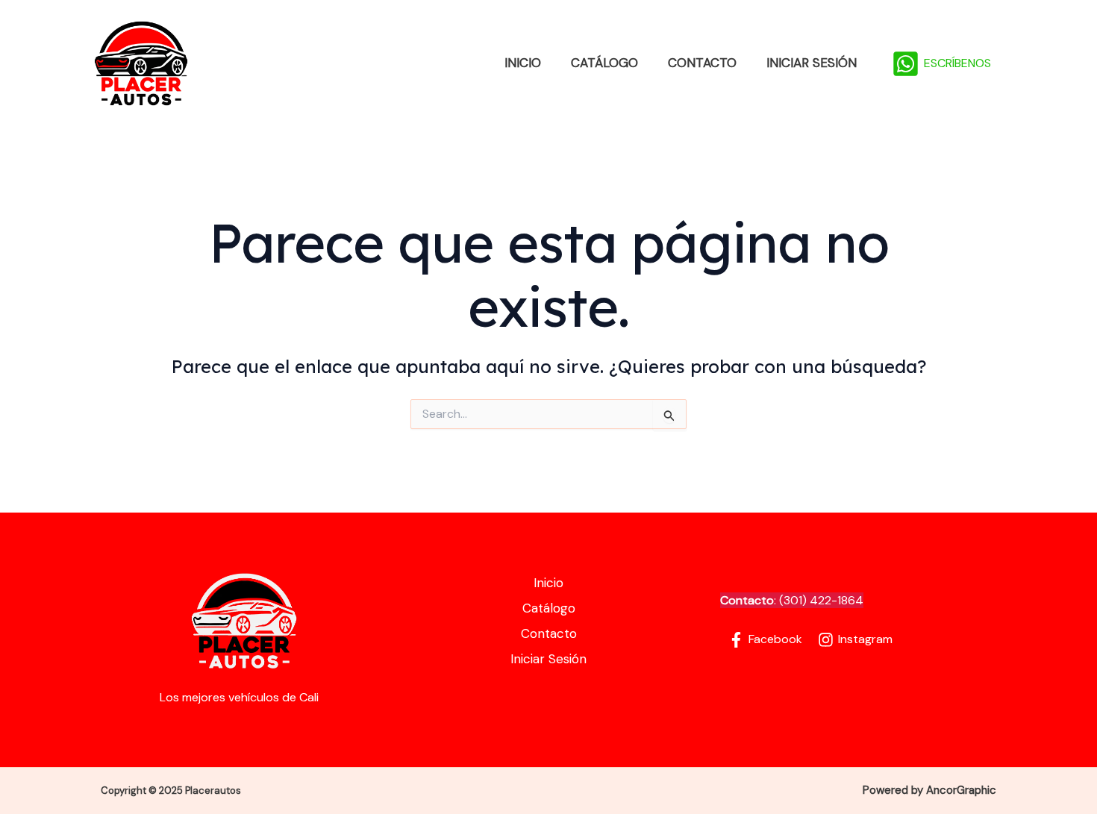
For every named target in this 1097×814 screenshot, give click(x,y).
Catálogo (604, 62)
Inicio (522, 62)
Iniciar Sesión (811, 62)
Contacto (702, 62)
